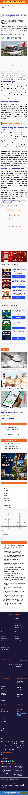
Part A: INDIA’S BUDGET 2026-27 (12, 429)
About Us (19, 706)
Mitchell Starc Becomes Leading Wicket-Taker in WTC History (14, 584)
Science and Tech (5, 649)
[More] (24, 5)
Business (17, 631)
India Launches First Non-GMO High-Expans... (12, 388)
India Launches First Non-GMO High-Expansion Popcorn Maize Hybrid (12, 552)
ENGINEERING (20, 694)
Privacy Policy (5, 787)
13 (13, 522)
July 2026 (5, 488)
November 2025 (7, 507)
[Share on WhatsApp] (2, 38)
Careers (21, 714)
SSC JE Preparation (5, 691)
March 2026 (6, 498)
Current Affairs (18, 664)
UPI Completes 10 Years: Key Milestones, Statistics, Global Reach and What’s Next (13, 556)
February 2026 (7, 500)
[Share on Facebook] (9, 38)
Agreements (4, 638)
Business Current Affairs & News (14, 15)
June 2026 (6, 490)
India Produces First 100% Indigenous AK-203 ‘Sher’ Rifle (13, 588)
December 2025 (7, 505)
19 (9, 525)
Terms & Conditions (18, 785)
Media (18, 711)
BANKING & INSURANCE (20, 682)
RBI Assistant (4, 696)
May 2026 (5, 493)
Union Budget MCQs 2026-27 (11, 427)
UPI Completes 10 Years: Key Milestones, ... (11, 407)
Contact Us (19, 709)
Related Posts (5, 349)
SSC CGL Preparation (3, 694)
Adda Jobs (10, 664)
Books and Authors (5, 640)
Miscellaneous (4, 651)
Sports (2, 631)
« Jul (2, 538)
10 (2, 522)
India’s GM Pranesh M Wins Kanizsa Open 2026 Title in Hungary (13, 570)
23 (24, 525)
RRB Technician (4, 706)
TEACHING (19, 689)
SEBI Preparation (5, 688)
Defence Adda (18, 666)
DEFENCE (19, 692)
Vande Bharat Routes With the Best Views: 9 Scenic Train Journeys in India (14, 604)
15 (20, 522)
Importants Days (18, 640)
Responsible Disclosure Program (9, 783)
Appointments (18, 625)
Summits (17, 636)
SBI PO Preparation (5, 682)
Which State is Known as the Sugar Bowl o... (11, 369)
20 (13, 525)
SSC (18, 685)
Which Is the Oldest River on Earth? (12, 567)
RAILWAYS (19, 687)
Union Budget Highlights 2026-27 (12, 434)
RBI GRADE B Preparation (4, 699)
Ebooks (2, 728)
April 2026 (5, 495)
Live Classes (4, 723)
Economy (17, 638)
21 (17, 525)
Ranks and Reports (5, 647)
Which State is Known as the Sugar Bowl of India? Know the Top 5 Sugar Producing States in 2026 (14, 547)
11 (5, 522)
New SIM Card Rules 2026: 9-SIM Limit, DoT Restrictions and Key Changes (14, 564)
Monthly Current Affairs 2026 (11, 446)
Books (2, 730)
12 (9, 522)
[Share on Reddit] (7, 38)
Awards (2, 634)
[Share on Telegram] (4, 38)
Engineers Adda (9, 670)
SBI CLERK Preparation (3, 686)
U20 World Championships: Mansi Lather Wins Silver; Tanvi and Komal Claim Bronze (14, 600)
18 (5, 525)
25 (6, 528)
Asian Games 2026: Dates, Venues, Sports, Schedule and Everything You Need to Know (14, 596)
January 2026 (6, 503)
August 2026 (10, 486)
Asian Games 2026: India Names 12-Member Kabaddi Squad (14, 592)
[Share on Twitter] (12, 38)
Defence (17, 634)
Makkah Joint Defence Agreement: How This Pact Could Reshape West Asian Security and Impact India (14, 579)
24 (2, 528)
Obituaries (3, 645)
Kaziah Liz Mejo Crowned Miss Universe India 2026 (13, 560)
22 (20, 525)
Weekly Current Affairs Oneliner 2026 (13, 443)
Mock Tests (3, 721)
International (18, 620)
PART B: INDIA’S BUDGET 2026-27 (13, 432)
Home (2, 15)
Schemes (3, 636)
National (17, 618)
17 (2, 525)
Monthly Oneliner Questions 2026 (12, 448)
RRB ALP (3, 709)
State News (17, 623)
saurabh (4, 34)
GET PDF (24, 793)
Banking (17, 627)
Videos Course (4, 726)
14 (17, 522)
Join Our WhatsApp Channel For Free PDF (13, 123)
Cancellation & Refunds (7, 785)
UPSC (18, 696)
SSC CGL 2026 (4, 711)
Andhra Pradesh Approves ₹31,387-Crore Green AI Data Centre (13, 574)
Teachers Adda (23, 660)
